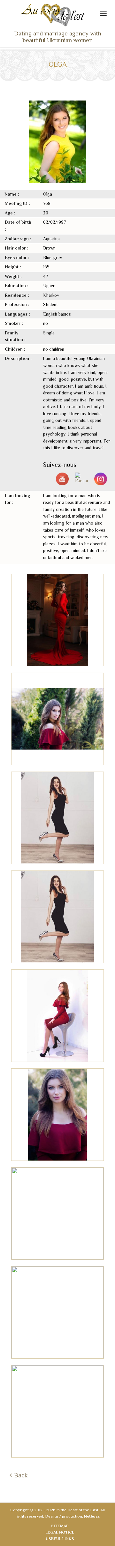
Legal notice (59, 1532)
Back (20, 1475)
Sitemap (60, 1525)
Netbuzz (91, 1516)
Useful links (60, 1538)
